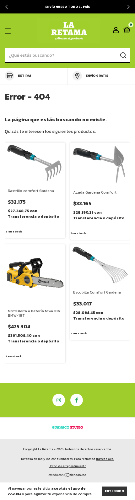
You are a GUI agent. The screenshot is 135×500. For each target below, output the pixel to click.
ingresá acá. (105, 458)
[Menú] (9, 31)
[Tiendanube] (67, 475)
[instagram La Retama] (58, 400)
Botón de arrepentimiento (67, 466)
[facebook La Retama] (76, 400)
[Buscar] (123, 55)
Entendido (114, 491)
